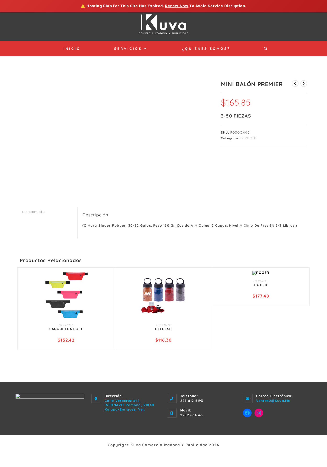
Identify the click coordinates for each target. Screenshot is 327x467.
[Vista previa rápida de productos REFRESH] (206, 279)
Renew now (176, 6)
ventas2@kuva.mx (273, 401)
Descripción (33, 212)
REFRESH (163, 329)
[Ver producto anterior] (295, 83)
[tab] (48, 212)
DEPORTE (248, 138)
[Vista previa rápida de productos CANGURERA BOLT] (109, 279)
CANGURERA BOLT (66, 329)
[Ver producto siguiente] (303, 83)
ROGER (260, 285)
